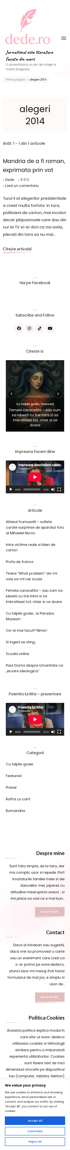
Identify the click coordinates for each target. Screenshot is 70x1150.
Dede (9, 179)
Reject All (35, 1142)
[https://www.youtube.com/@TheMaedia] (50, 328)
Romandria (15, 810)
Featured (47, 404)
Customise (35, 1131)
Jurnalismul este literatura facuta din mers (29, 55)
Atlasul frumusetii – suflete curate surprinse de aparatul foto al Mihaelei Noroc (35, 527)
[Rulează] (11, 489)
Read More (50, 911)
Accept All (35, 1121)
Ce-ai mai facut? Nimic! (26, 630)
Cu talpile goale (27, 404)
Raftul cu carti (18, 799)
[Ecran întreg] (59, 489)
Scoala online (17, 653)
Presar (11, 787)
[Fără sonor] (53, 489)
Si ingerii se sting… (21, 642)
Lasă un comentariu (22, 186)
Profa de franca (19, 561)
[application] (35, 477)
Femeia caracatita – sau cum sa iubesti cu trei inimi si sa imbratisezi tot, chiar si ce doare (35, 418)
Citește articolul (17, 248)
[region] (35, 1114)
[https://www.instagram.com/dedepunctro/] (29, 328)
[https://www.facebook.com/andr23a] (19, 328)
